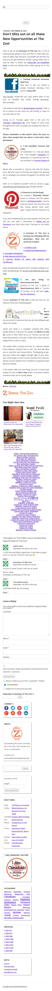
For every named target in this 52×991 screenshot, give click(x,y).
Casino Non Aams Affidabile (26, 511)
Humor (26, 904)
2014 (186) (8, 939)
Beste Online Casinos (26, 457)
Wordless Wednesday (14, 918)
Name (6, 638)
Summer (27, 913)
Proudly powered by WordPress (15, 987)
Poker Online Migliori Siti (26, 491)
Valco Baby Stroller (19, 837)
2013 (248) (8, 942)
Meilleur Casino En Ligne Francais (26, 486)
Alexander (17, 892)
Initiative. (42, 155)
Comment (7, 611)
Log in (6, 963)
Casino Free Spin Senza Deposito (26, 516)
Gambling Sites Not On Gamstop (26, 474)
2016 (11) (8, 933)
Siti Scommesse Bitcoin (26, 493)
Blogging (8, 894)
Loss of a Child (17, 840)
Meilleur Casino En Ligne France (26, 518)
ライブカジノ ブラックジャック (26, 499)
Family (25, 899)
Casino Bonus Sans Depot (26, 508)
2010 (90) (8, 951)
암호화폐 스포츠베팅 (26, 503)
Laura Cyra (18, 546)
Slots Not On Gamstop (26, 459)
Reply (5, 559)
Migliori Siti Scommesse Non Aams (26, 510)
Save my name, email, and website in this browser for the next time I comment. (25, 670)
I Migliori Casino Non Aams (26, 471)
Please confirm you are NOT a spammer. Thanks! (25, 681)
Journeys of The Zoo (22, 562)
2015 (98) (8, 936)
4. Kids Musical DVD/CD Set (14, 256)
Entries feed (9, 966)
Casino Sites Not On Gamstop (26, 462)
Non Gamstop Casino (26, 464)
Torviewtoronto (20, 582)
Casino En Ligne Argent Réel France (26, 520)
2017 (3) (7, 930)
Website (6, 657)
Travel (7, 915)
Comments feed (10, 969)
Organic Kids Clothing (21, 817)
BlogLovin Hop (22, 894)
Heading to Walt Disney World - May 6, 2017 (20, 831)
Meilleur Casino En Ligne (26, 479)
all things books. (35, 201)
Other (27, 910)
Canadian (10, 896)
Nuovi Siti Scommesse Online (26, 521)
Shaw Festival (17, 820)
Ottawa (7, 913)
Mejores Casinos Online (26, 530)
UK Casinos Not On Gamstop (26, 455)
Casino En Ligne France (26, 515)
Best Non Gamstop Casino (26, 467)
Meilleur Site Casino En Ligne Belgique (26, 487)
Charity (16, 900)
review (17, 912)
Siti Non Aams (26, 489)
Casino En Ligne (26, 484)
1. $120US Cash (29, 247)
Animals (27, 892)
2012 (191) (8, 945)
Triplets (16, 915)
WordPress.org (10, 972)
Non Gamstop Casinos (26, 460)
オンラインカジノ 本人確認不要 (26, 498)
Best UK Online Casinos (26, 469)
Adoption (7, 892)
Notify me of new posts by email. (19, 689)
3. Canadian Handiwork (13, 253)
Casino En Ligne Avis (26, 523)
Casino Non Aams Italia (26, 472)
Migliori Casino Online (26, 481)
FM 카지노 (26, 501)
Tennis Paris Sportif (26, 496)
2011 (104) (8, 948)
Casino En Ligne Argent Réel (26, 504)
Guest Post (16, 905)
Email (6, 648)
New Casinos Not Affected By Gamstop (26, 465)
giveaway (10, 902)
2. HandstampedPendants (34, 250)
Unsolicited (25, 915)
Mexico (7, 907)
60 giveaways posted (33, 108)
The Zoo (12, 386)
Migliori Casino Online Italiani (26, 476)
